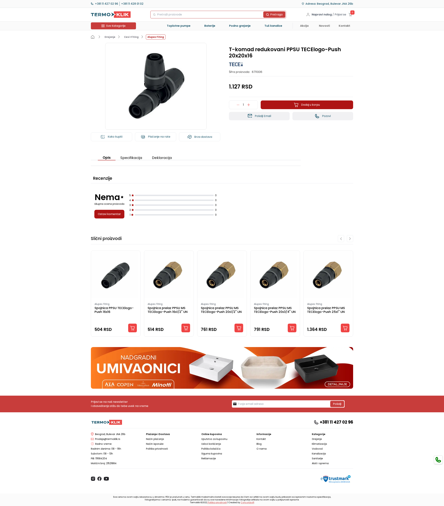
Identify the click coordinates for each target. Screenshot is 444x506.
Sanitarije (317, 458)
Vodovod (317, 448)
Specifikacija (131, 157)
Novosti (324, 26)
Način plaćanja (155, 439)
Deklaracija (162, 157)
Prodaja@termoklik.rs (107, 439)
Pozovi (326, 116)
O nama (262, 448)
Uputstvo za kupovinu (214, 439)
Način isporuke (155, 444)
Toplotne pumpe (178, 26)
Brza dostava (203, 137)
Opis (107, 157)
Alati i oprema (320, 463)
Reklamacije (208, 458)
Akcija (304, 26)
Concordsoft (247, 502)
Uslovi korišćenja (211, 444)
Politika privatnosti (157, 448)
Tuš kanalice (273, 26)
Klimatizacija (319, 444)
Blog (259, 444)
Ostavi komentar (109, 214)
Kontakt (344, 26)
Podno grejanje (240, 26)
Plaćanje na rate (159, 137)
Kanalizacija (319, 453)
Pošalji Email (263, 116)
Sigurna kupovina (211, 453)
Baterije (209, 26)
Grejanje (317, 439)
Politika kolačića (210, 448)
